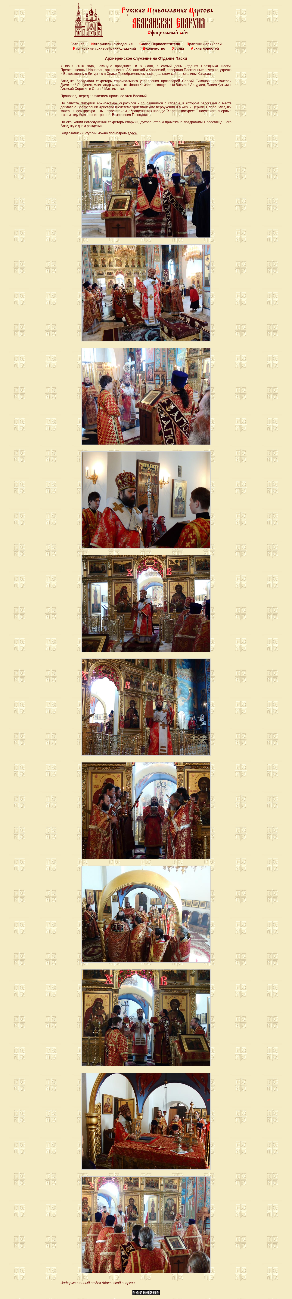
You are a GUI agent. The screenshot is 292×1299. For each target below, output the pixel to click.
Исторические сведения (112, 44)
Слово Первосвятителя (159, 44)
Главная (77, 44)
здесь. (132, 133)
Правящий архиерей (204, 44)
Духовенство (154, 48)
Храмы (178, 48)
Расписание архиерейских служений (104, 48)
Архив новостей (205, 48)
